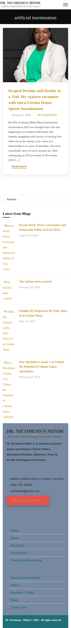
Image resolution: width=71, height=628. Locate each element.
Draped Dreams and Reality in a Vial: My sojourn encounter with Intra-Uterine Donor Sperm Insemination (34, 99)
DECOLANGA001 (47, 115)
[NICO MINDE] (20, 4)
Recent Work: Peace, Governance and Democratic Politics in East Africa (42, 227)
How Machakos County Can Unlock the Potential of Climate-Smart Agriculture (41, 366)
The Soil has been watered (35, 281)
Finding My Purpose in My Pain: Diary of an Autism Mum (43, 313)
